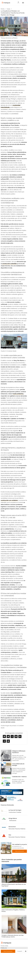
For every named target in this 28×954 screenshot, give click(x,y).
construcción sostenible (9, 263)
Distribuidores (12, 820)
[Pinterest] (19, 736)
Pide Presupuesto (8, 951)
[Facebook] (4, 736)
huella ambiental (18, 394)
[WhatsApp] (8, 736)
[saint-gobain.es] (11, 799)
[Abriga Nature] (4, 819)
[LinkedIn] (16, 736)
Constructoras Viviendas (15, 812)
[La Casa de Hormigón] (4, 811)
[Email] (8, 741)
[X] (12, 736)
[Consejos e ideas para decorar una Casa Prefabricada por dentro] (14, 924)
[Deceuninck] (4, 827)
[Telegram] (4, 741)
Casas (8, 9)
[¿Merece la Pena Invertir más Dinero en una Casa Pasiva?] (14, 873)
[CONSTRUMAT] (11, 792)
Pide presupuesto (19, 851)
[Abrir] (22, 3)
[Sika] (4, 835)
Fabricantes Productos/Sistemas (17, 828)
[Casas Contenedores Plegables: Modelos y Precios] (14, 898)
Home (2, 9)
